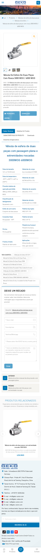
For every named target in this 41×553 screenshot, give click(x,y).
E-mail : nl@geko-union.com (13, 505)
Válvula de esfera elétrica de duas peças (14, 258)
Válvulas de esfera (20, 21)
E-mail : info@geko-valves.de (13, 499)
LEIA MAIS (20, 455)
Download (26, 113)
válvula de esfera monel (10, 274)
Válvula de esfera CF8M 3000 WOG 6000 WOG (15, 277)
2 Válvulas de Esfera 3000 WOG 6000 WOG (15, 271)
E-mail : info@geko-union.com (14, 496)
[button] (38, 434)
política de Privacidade (23, 541)
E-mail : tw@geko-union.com (13, 502)
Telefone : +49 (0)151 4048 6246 (14, 493)
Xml (13, 541)
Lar (5, 18)
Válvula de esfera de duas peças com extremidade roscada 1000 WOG (20, 446)
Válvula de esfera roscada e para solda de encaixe (17, 268)
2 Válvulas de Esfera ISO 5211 (22, 255)
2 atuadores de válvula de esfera (12, 264)
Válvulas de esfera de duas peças (28, 18)
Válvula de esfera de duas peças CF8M (14, 261)
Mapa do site (6, 541)
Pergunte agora (9, 116)
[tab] (8, 131)
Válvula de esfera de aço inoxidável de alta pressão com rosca (19, 282)
